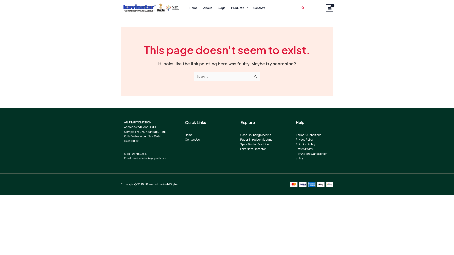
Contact (259, 8)
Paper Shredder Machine (256, 139)
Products (237, 8)
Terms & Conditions (309, 135)
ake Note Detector (254, 149)
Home (193, 8)
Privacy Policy (304, 139)
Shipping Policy (305, 144)
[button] (246, 8)
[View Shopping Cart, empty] (329, 8)
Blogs (222, 8)
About (207, 8)
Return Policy (304, 149)
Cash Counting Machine (255, 135)
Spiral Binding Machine (254, 144)
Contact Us (192, 139)
